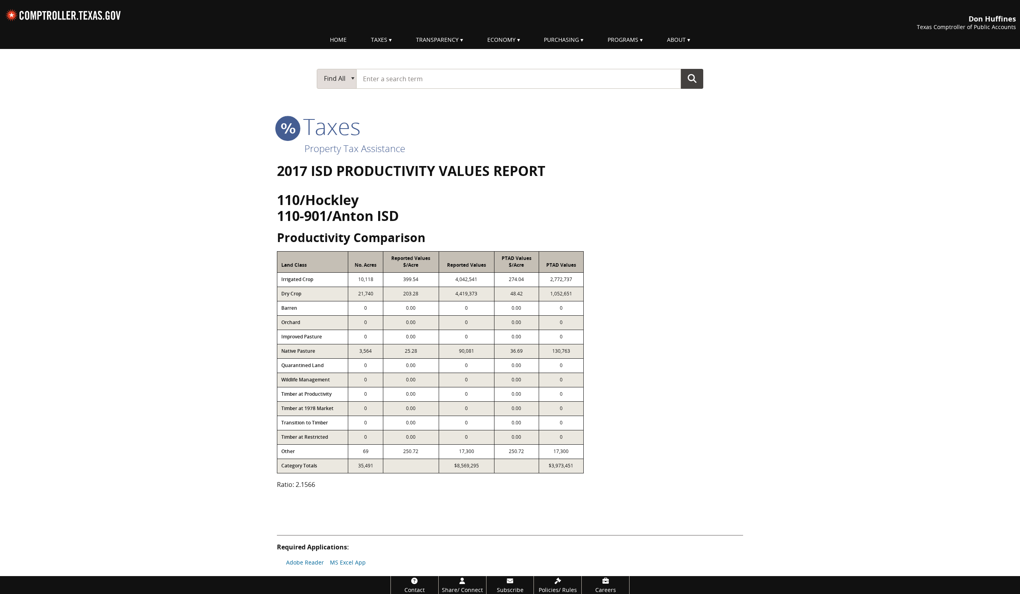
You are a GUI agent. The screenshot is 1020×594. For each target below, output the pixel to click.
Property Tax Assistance (354, 148)
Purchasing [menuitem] (561, 39)
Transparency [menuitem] (437, 39)
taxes (329, 126)
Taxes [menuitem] (379, 39)
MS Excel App (348, 562)
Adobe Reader (305, 562)
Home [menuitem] (338, 39)
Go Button (692, 78)
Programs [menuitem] (623, 39)
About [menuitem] (676, 39)
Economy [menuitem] (501, 39)
